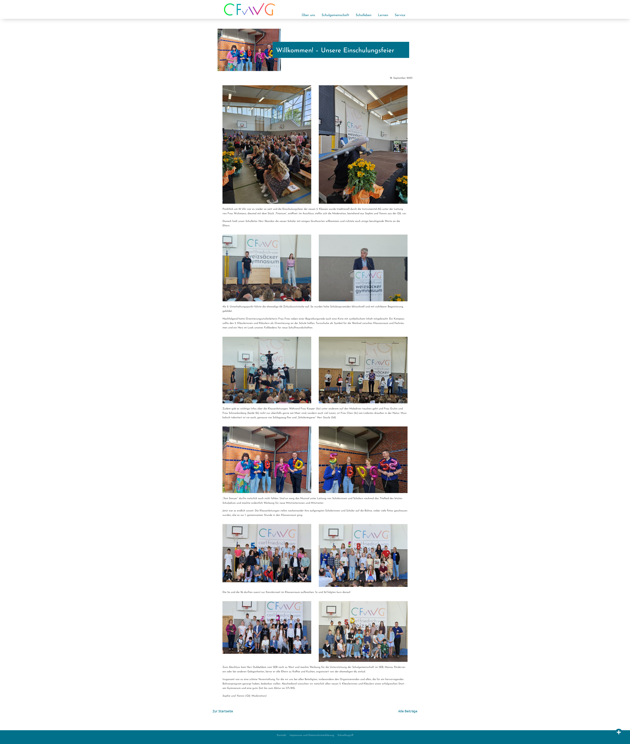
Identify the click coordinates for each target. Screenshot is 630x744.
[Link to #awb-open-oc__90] (618, 732)
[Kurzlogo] (249, 3)
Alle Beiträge (407, 711)
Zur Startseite (223, 711)
